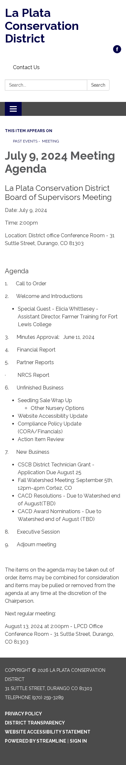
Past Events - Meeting (36, 141)
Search (98, 85)
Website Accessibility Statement (47, 731)
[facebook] (117, 51)
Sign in (78, 741)
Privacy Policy (23, 713)
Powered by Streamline (35, 741)
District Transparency (35, 722)
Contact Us (26, 67)
